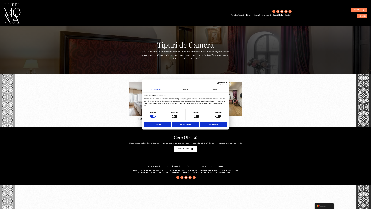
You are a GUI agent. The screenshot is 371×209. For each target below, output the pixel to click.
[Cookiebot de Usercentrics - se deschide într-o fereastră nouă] (218, 83)
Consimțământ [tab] (156, 89)
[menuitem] (237, 15)
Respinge (158, 124)
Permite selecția (185, 124)
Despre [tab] (214, 89)
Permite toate (213, 124)
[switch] (174, 116)
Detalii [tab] (185, 89)
